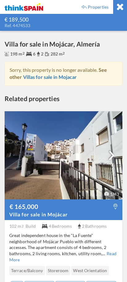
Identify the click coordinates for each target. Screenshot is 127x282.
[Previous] (11, 271)
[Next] (111, 155)
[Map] (115, 206)
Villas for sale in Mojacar (50, 77)
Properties (98, 7)
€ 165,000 (24, 206)
